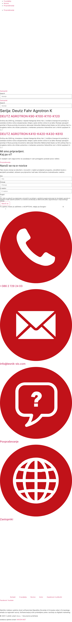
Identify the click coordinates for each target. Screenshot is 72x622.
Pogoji (2, 194)
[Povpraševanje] (36, 438)
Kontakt (13, 597)
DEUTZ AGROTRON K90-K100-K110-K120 (30, 116)
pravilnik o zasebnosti (54, 207)
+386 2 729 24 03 (11, 286)
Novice (32, 597)
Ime (1, 176)
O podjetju (23, 597)
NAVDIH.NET (21, 620)
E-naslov (3, 188)
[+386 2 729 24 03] (36, 283)
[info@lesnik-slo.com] (36, 360)
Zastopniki (6, 519)
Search (2, 93)
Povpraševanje (9, 441)
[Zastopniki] (36, 516)
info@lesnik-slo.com (13, 363)
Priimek (2, 182)
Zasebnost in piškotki (54, 597)
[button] (36, 98)
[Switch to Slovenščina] (2, 15)
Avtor (41, 597)
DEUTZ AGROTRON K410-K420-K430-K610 (31, 134)
